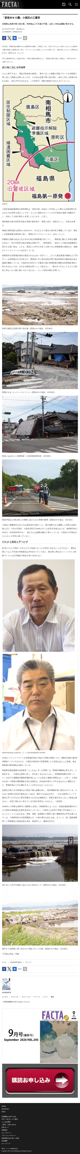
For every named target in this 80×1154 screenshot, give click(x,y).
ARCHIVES (5, 1109)
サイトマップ (6, 1143)
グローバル (15, 997)
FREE (3, 1112)
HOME (4, 1106)
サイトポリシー (7, 1133)
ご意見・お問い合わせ (9, 1124)
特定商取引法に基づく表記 (10, 1138)
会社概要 (4, 1141)
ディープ (28, 962)
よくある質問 (6, 1122)
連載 (52, 997)
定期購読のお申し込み (9, 1116)
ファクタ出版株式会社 (12, 1148)
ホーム (4, 962)
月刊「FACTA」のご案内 (10, 1119)
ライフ (45, 997)
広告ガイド (5, 1127)
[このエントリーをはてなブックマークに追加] (14, 38)
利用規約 (4, 1130)
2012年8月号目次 (16, 962)
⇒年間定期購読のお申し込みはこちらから (16, 1002)
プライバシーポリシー (9, 1135)
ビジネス (5, 997)
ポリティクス (26, 997)
